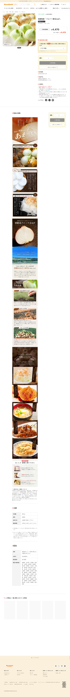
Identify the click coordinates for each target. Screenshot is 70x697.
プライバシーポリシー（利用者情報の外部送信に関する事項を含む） (49, 682)
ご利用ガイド (6, 674)
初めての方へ (56, 8)
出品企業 (18, 674)
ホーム (4, 11)
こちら (48, 90)
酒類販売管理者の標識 (18, 684)
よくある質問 (25, 684)
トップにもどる (36, 657)
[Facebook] (56, 666)
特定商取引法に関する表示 (23, 682)
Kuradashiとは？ (47, 1)
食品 (7, 11)
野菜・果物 (11, 11)
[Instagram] (65, 666)
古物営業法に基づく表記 (13, 682)
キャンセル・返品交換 (33, 682)
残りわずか (26, 8)
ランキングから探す (9, 8)
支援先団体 (45, 674)
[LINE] (62, 666)
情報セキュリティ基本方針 (8, 684)
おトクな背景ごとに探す (41, 8)
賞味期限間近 (19, 8)
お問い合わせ (31, 684)
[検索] (34, 4)
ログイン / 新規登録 (16, 4)
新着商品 (32, 8)
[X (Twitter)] (59, 666)
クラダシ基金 (45, 676)
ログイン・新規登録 (33, 674)
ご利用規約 (6, 682)
